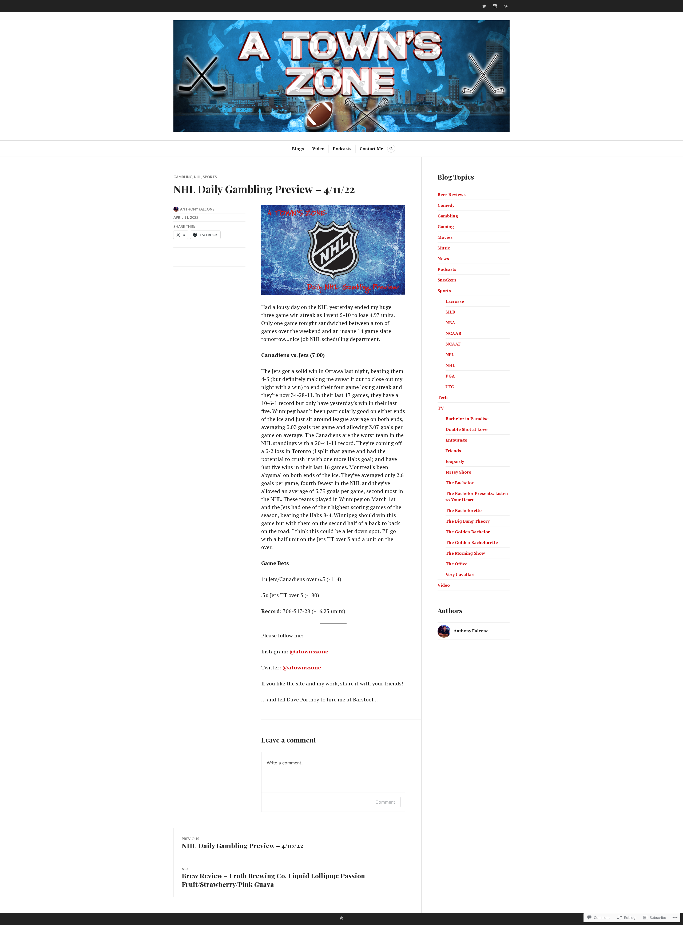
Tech (443, 397)
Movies (445, 237)
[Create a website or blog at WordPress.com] (341, 918)
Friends (453, 451)
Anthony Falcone (197, 209)
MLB (450, 312)
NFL (450, 355)
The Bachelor (460, 483)
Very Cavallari (460, 574)
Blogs (298, 149)
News (443, 258)
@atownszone (308, 651)
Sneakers (447, 280)
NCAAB (453, 333)
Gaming (446, 226)
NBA (450, 322)
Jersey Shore (458, 472)
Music (444, 248)
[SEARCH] (391, 149)
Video (318, 149)
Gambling (182, 177)
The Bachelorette (464, 510)
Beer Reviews (452, 194)
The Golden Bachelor (468, 532)
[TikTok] (506, 6)
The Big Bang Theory (468, 521)
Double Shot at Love (466, 429)
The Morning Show (465, 553)
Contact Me (371, 149)
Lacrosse (455, 301)
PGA (450, 376)
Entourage (456, 440)
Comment (385, 802)
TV (441, 408)
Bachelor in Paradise (467, 419)
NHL (197, 177)
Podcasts (342, 149)
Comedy (446, 205)
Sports (210, 177)
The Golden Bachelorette (472, 542)
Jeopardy (455, 461)
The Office (456, 564)
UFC (450, 387)
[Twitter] (484, 6)
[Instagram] (495, 6)
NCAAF (453, 344)
